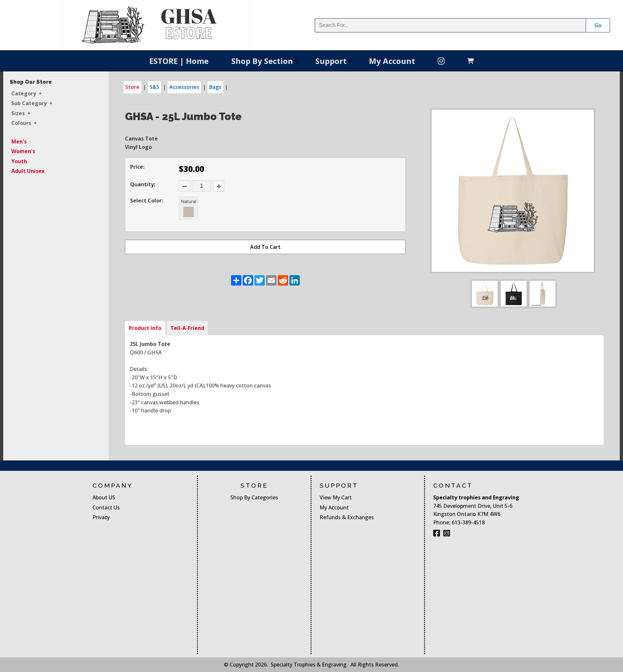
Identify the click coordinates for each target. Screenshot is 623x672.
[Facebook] (441, 61)
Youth (19, 161)
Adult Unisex (27, 171)
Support (333, 62)
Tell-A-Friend (187, 328)
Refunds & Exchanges (347, 517)
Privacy (101, 517)
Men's (19, 141)
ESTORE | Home (179, 60)
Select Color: (146, 200)
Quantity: (142, 184)
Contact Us (106, 507)
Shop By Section (265, 62)
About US (103, 497)
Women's (23, 151)
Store (132, 87)
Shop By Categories (254, 497)
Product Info (145, 328)
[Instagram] (446, 533)
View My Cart (336, 497)
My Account (392, 60)
